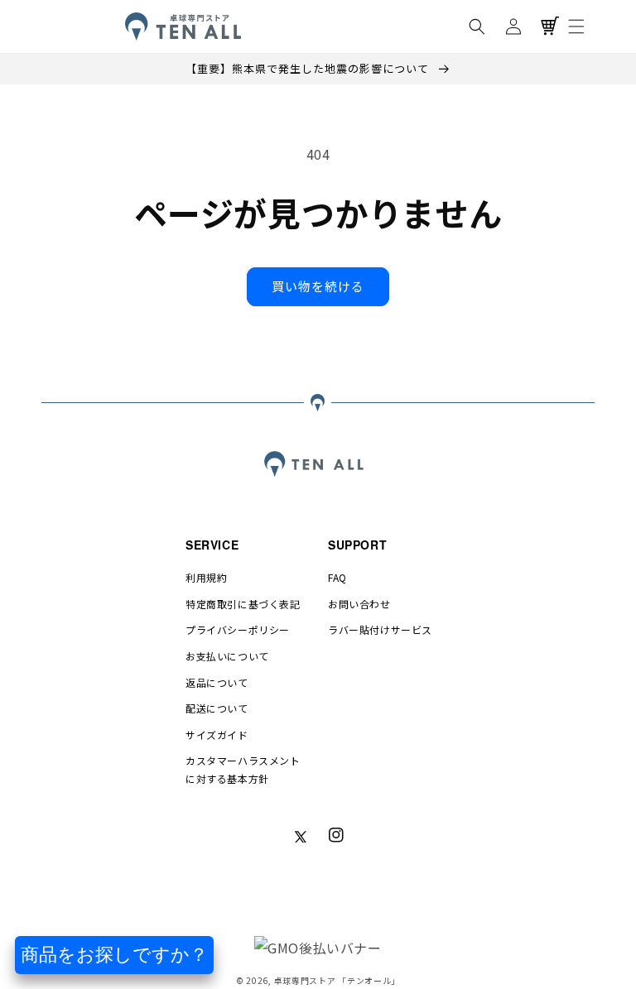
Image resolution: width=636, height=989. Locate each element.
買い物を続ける (318, 286)
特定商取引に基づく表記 (243, 604)
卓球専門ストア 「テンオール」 (337, 980)
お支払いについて (227, 656)
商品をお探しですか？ (114, 954)
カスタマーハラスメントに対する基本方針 (243, 769)
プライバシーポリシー (238, 629)
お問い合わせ (359, 604)
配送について (217, 708)
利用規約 (206, 577)
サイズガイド (217, 734)
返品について (217, 682)
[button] (477, 26)
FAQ (337, 577)
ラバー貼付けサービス (380, 629)
